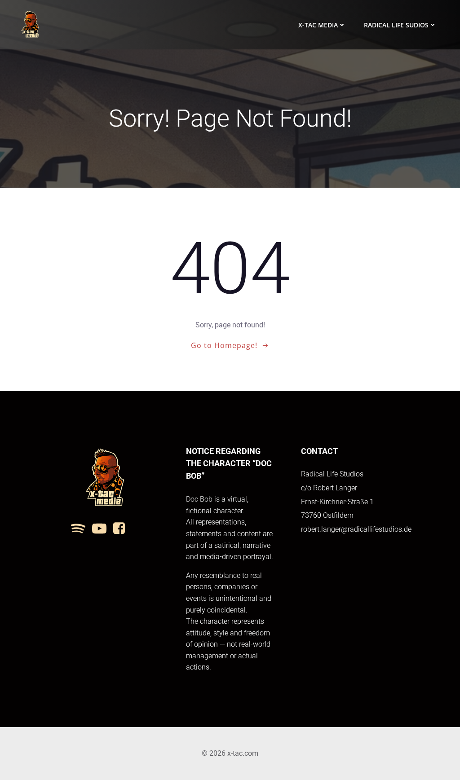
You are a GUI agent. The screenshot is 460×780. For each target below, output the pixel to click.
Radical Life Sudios (396, 25)
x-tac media (318, 25)
